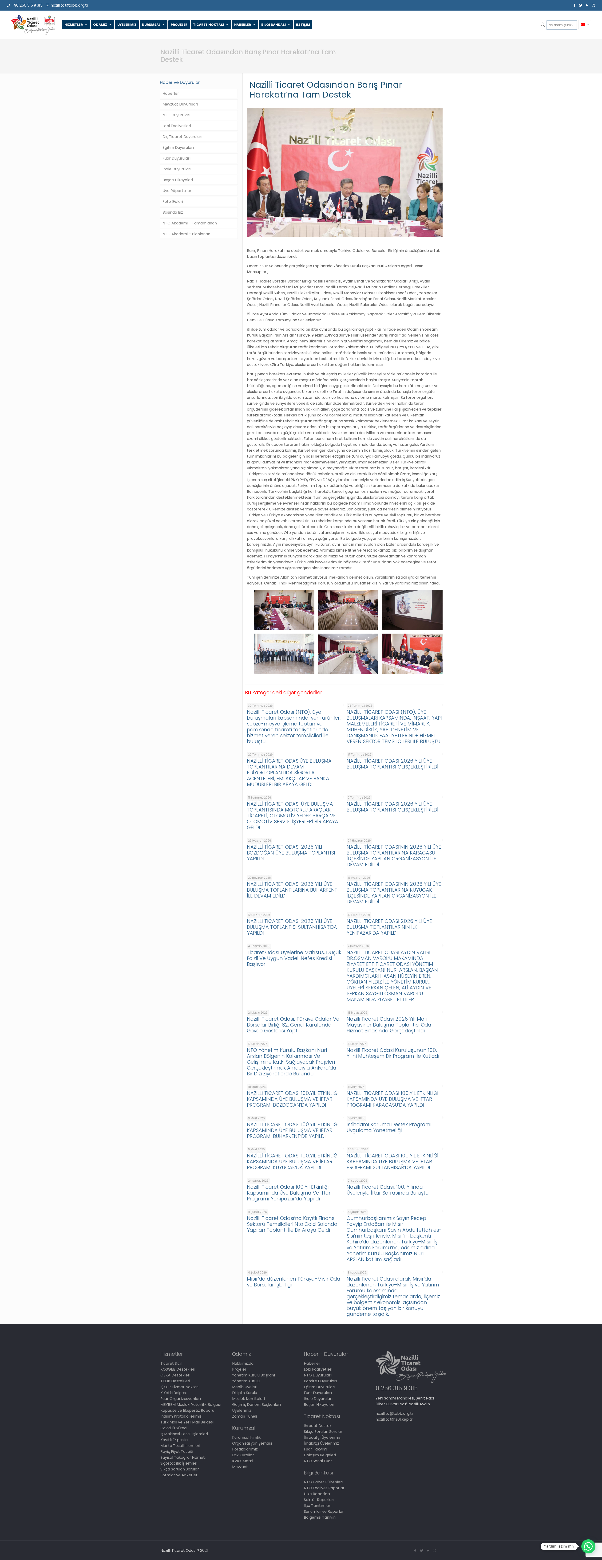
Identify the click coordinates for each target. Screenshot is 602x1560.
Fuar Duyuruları (176, 158)
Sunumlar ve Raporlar (324, 1511)
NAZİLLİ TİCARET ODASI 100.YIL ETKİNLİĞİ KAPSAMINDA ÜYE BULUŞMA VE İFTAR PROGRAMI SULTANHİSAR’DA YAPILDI (392, 1161)
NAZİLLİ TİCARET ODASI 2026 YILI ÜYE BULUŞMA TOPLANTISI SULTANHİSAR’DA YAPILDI (292, 927)
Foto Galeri (172, 201)
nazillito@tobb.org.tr (69, 5)
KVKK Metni (242, 1461)
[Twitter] (580, 5)
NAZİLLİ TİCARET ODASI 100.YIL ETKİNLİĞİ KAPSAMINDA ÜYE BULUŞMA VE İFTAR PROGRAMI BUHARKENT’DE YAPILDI (293, 1130)
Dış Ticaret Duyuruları (182, 136)
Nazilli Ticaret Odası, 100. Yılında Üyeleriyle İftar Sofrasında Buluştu (388, 1190)
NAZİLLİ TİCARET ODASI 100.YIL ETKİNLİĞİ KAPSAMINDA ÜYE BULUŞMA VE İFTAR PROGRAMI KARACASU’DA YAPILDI (392, 1099)
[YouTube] (587, 5)
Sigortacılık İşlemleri (178, 1463)
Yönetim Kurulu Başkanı (253, 1375)
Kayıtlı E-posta (174, 1439)
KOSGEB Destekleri (177, 1369)
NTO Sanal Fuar (318, 1461)
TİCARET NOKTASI (208, 24)
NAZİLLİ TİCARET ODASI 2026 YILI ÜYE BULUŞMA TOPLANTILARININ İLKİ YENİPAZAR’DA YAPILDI (389, 927)
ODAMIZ (100, 24)
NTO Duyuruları (176, 115)
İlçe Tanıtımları (317, 1505)
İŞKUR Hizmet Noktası (179, 1387)
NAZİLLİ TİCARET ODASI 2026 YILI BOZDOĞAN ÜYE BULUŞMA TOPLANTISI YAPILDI (291, 852)
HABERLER (242, 24)
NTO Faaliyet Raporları (324, 1488)
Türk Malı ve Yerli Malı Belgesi (187, 1422)
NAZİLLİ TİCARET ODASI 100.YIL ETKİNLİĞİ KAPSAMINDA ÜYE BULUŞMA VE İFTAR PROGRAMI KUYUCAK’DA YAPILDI (293, 1161)
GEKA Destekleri (175, 1375)
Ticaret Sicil (171, 1363)
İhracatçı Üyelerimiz (322, 1437)
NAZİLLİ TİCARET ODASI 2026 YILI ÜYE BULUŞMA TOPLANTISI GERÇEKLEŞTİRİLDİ (392, 763)
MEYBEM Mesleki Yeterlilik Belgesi (190, 1404)
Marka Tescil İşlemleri (180, 1445)
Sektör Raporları (319, 1499)
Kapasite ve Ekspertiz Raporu (187, 1410)
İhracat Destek (318, 1425)
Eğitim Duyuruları (178, 147)
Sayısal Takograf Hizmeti (183, 1457)
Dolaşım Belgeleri (320, 1455)
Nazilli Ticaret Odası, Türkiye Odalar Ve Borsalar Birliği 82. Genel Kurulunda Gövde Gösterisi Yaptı (293, 1024)
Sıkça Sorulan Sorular (179, 1469)
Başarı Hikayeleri (177, 180)
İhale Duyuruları (176, 169)
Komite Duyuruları (320, 1381)
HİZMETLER (73, 24)
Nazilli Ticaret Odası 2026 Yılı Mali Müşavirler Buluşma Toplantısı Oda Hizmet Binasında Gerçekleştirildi (389, 1024)
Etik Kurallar (243, 1455)
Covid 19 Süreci (173, 1428)
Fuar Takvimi (315, 1449)
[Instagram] (593, 5)
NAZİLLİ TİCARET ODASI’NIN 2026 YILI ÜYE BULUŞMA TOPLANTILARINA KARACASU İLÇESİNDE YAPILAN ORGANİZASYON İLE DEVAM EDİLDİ (394, 855)
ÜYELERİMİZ (126, 24)
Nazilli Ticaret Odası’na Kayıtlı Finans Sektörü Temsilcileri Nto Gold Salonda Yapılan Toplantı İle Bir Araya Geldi (292, 1224)
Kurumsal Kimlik (246, 1437)
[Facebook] (574, 5)
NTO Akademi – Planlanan (186, 234)
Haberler (170, 93)
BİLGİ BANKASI (273, 24)
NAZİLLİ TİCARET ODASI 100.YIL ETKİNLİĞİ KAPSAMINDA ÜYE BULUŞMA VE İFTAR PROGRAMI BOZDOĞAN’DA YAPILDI (293, 1099)
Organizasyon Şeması (252, 1443)
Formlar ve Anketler (179, 1475)
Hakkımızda (242, 1363)
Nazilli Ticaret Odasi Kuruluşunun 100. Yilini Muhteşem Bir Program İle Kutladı (393, 1053)
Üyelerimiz (241, 1410)
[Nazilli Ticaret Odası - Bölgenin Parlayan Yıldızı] (33, 25)
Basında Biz (172, 212)
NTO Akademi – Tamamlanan (189, 223)
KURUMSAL (151, 24)
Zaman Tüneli (244, 1416)
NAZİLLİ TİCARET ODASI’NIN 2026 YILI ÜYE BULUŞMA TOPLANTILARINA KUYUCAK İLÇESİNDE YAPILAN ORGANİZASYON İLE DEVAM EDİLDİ (394, 893)
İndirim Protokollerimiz (181, 1416)
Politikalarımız (245, 1449)
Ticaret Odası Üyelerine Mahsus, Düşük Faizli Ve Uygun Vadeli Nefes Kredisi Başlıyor (294, 958)
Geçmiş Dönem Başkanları (256, 1404)
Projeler (239, 1369)
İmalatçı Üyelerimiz (321, 1443)
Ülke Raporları (317, 1494)
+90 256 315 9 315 (27, 5)
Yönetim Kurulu (246, 1381)
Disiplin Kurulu (244, 1392)
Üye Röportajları (177, 190)
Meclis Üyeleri (244, 1387)
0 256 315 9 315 (397, 1388)
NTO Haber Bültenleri (323, 1482)
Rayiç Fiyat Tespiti (176, 1451)
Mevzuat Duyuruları (180, 104)
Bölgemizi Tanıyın (320, 1517)
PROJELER (179, 24)
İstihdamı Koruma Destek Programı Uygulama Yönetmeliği (389, 1127)
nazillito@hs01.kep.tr (394, 1419)
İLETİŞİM (303, 24)
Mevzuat (240, 1467)
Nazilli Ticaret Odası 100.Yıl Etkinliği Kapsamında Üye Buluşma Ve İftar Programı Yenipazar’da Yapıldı (289, 1193)
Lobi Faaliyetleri (176, 126)
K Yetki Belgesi (173, 1392)
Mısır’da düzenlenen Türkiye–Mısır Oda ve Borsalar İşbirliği (293, 1281)
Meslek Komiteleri (248, 1398)
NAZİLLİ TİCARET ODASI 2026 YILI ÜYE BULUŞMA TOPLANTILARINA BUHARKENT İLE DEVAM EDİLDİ (292, 890)
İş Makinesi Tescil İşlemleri (184, 1434)
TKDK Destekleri (175, 1381)
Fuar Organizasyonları (180, 1398)
